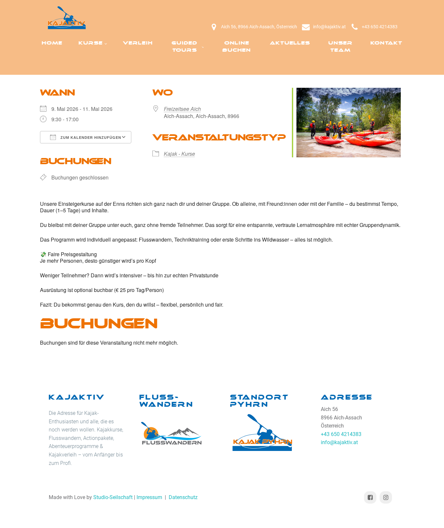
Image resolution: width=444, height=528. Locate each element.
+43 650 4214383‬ (380, 26)
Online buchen (236, 46)
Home (52, 43)
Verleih (138, 43)
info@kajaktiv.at (329, 26)
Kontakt (386, 43)
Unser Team (340, 46)
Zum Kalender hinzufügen (90, 137)
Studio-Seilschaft (113, 497)
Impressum (149, 497)
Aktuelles (290, 43)
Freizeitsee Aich (182, 108)
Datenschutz (183, 497)
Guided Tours (184, 46)
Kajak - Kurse (179, 153)
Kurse (91, 43)
